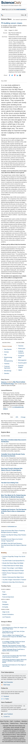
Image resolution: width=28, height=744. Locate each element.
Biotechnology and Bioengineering (8, 359)
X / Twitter (6, 699)
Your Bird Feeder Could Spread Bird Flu (13, 560)
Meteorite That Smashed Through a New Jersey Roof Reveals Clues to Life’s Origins (14, 646)
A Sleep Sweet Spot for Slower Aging (12, 565)
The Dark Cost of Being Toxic (9, 483)
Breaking (4, 553)
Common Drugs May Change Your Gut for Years (13, 557)
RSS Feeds (7, 685)
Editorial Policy (14, 723)
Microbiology (7, 371)
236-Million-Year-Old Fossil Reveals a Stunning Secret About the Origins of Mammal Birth (13, 545)
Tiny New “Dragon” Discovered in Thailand (14, 579)
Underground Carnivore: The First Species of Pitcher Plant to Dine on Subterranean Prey (13, 511)
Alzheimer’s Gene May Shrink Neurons (13, 582)
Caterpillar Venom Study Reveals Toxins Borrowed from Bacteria (13, 455)
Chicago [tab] (23, 417)
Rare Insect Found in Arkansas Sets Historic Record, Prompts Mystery (11, 469)
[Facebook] (9, 75)
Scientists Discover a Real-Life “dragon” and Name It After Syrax (14, 628)
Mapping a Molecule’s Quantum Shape (13, 570)
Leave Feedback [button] (8, 714)
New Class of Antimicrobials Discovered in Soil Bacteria (13, 440)
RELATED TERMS (20, 342)
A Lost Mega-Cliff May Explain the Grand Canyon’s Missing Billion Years (13, 642)
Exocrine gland (22, 363)
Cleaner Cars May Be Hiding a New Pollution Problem (13, 535)
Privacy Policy (5, 723)
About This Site (4, 721)
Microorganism (22, 360)
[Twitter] (12, 75)
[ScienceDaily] (11, 3)
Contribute (17, 721)
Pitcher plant (21, 348)
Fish (5, 354)
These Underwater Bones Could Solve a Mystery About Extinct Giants (13, 650)
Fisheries (6, 363)
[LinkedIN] (17, 75)
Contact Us (7, 716)
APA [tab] (17, 417)
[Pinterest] (15, 75)
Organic (4, 594)
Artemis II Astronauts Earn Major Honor (13, 577)
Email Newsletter (8, 682)
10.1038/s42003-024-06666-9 (13, 408)
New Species (8, 349)
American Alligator (20, 366)
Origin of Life (5, 612)
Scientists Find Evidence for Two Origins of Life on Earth (14, 665)
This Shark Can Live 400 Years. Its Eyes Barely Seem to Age (13, 632)
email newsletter (21, 9)
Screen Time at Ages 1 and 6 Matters (12, 568)
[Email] (20, 75)
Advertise (24, 721)
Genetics (6, 373)
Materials (3, 382)
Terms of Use (23, 723)
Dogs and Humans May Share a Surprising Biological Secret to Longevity (13, 531)
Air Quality (5, 607)
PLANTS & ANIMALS (5, 589)
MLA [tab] (11, 417)
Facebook (6, 696)
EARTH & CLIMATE (5, 599)
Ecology (4, 602)
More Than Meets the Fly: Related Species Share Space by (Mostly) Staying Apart (13, 496)
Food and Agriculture (7, 367)
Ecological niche (21, 356)
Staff (11, 721)
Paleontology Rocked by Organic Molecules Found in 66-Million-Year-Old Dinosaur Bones (14, 661)
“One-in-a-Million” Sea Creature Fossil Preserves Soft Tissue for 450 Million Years (14, 635)
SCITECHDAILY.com (12, 526)
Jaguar (20, 370)
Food (3, 592)
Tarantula (20, 346)
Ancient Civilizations (8, 614)
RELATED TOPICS (6, 342)
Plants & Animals (7, 346)
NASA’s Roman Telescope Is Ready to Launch (13, 574)
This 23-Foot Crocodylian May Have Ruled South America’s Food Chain (14, 656)
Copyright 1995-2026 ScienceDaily (12, 726)
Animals (6, 352)
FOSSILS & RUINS (5, 609)
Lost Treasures (6, 617)
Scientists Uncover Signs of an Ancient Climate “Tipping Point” (12, 540)
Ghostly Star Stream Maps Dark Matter (12, 563)
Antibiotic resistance (21, 352)
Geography (5, 604)
